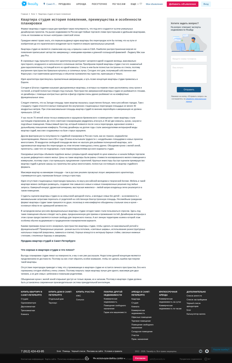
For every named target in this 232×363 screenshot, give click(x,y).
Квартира (135, 299)
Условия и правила (113, 351)
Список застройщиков (197, 299)
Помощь (66, 351)
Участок (135, 335)
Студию (24, 299)
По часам (118, 4)
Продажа (65, 4)
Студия (134, 303)
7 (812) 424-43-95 (32, 351)
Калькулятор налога (196, 314)
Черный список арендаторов (194, 304)
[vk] (200, 351)
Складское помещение (142, 331)
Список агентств (194, 296)
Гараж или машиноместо (115, 312)
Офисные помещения (141, 317)
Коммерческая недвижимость (110, 300)
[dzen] (207, 351)
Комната (25, 314)
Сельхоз (80, 299)
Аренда (81, 4)
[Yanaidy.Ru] (29, 4)
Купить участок (85, 292)
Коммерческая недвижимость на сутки (170, 300)
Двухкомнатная (28, 306)
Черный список (78, 351)
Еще (133, 4)
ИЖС (78, 296)
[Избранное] (140, 4)
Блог (33, 14)
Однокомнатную (28, 303)
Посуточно (99, 4)
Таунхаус (53, 303)
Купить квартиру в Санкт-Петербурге (31, 293)
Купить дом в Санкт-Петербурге (60, 293)
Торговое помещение (141, 321)
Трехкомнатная (28, 310)
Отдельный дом (56, 299)
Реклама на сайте (95, 351)
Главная (24, 14)
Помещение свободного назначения (115, 307)
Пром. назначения (139, 339)
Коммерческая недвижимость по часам (170, 307)
